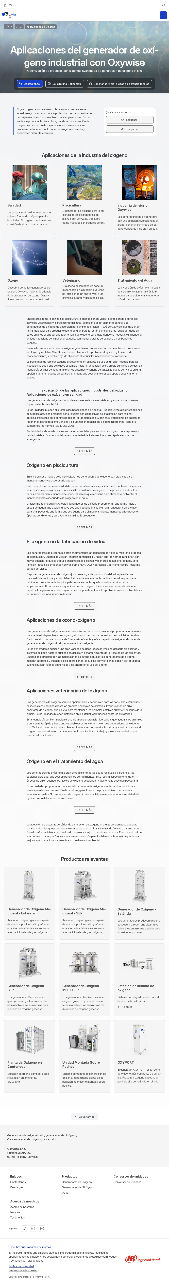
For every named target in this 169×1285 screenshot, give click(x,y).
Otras (65, 1192)
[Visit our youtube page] (42, 1228)
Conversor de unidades (127, 1182)
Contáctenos (18, 1182)
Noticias (15, 1212)
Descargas (16, 1187)
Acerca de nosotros (22, 1207)
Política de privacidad (21, 1266)
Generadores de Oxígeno (77, 1182)
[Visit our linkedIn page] (33, 1228)
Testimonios (17, 1217)
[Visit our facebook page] (24, 1228)
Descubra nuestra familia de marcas (30, 1247)
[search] (164, 5)
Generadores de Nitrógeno (78, 1187)
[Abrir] (163, 15)
